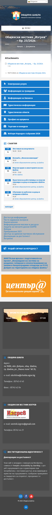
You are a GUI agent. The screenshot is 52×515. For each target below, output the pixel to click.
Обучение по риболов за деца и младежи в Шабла (26, 193)
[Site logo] (26, 20)
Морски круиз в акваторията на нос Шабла (28, 169)
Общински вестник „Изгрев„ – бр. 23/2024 (25, 64)
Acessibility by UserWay (30, 466)
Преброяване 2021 (13, 231)
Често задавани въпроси (16, 220)
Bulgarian (33, 1)
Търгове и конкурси (18, 126)
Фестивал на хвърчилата (23, 149)
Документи (30, 46)
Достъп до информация (15, 217)
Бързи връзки (11, 222)
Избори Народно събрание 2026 (24, 133)
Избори (7, 229)
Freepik (16, 466)
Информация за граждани (21, 91)
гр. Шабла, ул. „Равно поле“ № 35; (20, 369)
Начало (20, 46)
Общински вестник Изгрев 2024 (32, 73)
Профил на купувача (18, 119)
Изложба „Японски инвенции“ (25, 158)
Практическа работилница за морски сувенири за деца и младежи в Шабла (29, 181)
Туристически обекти (18, 112)
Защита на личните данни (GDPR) (20, 227)
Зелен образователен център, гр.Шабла (29, 163)
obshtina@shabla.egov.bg (23, 375)
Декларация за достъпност (17, 236)
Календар (9, 207)
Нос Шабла (18, 175)
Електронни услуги (17, 84)
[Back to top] (26, 507)
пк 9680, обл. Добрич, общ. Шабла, (20, 366)
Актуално (8, 238)
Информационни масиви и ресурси (21, 224)
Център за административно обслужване (24, 234)
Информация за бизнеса (20, 98)
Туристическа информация (21, 105)
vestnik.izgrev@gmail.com (23, 424)
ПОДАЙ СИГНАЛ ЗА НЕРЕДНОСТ (23, 248)
